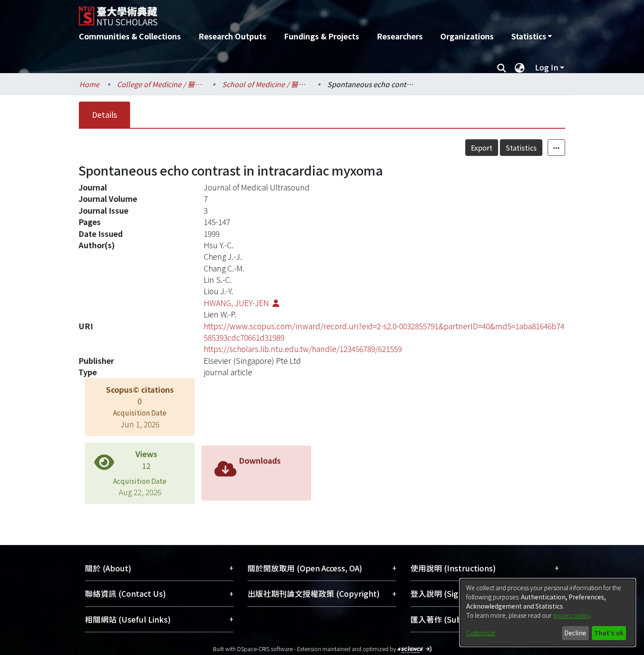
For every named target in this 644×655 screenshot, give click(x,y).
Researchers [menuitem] (400, 36)
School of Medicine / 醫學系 (266, 84)
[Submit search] (501, 67)
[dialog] (547, 612)
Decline (575, 632)
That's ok (608, 632)
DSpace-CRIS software (265, 648)
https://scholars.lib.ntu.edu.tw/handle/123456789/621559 (303, 348)
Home (89, 84)
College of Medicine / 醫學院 (161, 84)
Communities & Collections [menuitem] (130, 36)
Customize (480, 632)
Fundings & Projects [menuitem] (321, 36)
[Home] (275, 12)
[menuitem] (531, 36)
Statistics (521, 147)
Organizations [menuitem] (467, 36)
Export (481, 147)
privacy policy (571, 615)
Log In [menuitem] (546, 67)
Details (104, 114)
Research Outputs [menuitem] (232, 36)
